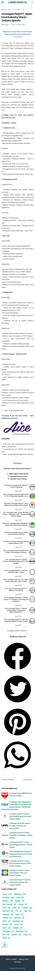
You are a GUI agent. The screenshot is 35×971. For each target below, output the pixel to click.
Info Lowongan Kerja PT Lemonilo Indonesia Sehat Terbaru (16, 571)
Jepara (17, 914)
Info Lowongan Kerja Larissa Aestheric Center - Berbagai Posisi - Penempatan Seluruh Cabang (16, 514)
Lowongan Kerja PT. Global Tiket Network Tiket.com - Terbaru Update (19, 873)
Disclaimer (17, 962)
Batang (26, 934)
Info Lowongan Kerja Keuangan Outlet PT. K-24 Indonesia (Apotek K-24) (16, 495)
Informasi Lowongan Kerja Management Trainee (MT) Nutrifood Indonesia (16, 524)
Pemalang (16, 928)
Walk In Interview (7, 904)
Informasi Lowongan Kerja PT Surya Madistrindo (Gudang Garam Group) (16, 504)
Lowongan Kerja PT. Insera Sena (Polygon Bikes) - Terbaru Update (20, 844)
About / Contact (11, 959)
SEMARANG (17, 894)
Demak (5, 928)
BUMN (14, 907)
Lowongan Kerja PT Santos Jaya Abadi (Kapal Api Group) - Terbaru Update (20, 816)
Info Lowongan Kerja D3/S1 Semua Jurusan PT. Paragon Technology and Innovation (16, 599)
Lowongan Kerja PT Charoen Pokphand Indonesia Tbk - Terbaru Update (20, 882)
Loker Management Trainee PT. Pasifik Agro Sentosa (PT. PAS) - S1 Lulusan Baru (21, 854)
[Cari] (32, 3)
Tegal (25, 911)
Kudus (4, 907)
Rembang (5, 917)
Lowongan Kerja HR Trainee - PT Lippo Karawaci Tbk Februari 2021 (20, 826)
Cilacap (16, 924)
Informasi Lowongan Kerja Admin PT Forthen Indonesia (16, 486)
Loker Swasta (17, 2)
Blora (4, 934)
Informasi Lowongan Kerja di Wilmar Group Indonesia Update (16, 533)
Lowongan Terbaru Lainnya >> (17, 631)
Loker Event (6, 911)
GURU (18, 897)
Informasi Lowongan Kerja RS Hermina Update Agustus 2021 (16, 542)
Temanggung (6, 931)
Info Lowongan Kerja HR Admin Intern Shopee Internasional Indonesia (16, 551)
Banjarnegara (20, 931)
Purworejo (5, 924)
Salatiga (21, 904)
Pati (17, 911)
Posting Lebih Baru (8, 779)
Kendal (5, 921)
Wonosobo (17, 917)
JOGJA (5, 894)
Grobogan (25, 907)
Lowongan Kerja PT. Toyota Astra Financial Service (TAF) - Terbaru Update (20, 863)
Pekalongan (6, 914)
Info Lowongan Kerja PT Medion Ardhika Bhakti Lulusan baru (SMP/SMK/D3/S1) (16, 610)
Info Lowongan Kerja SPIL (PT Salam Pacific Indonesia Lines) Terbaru (16, 580)
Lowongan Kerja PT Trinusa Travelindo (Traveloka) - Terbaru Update (21, 835)
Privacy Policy (23, 959)
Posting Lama (28, 779)
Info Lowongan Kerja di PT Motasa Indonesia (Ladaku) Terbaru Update (16, 620)
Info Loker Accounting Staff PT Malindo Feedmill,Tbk (16, 589)
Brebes (5, 938)
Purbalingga (16, 921)
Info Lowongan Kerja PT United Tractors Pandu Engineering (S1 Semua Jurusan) (16, 561)
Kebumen (14, 934)
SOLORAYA (6, 897)
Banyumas (6, 901)
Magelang (17, 901)
